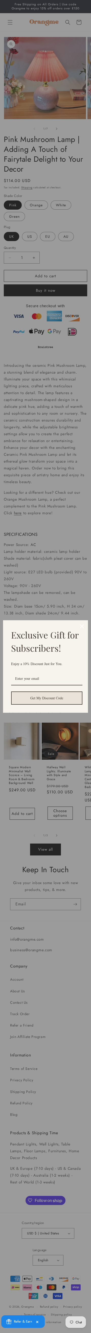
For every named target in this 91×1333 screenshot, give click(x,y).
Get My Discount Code (46, 698)
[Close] (82, 626)
